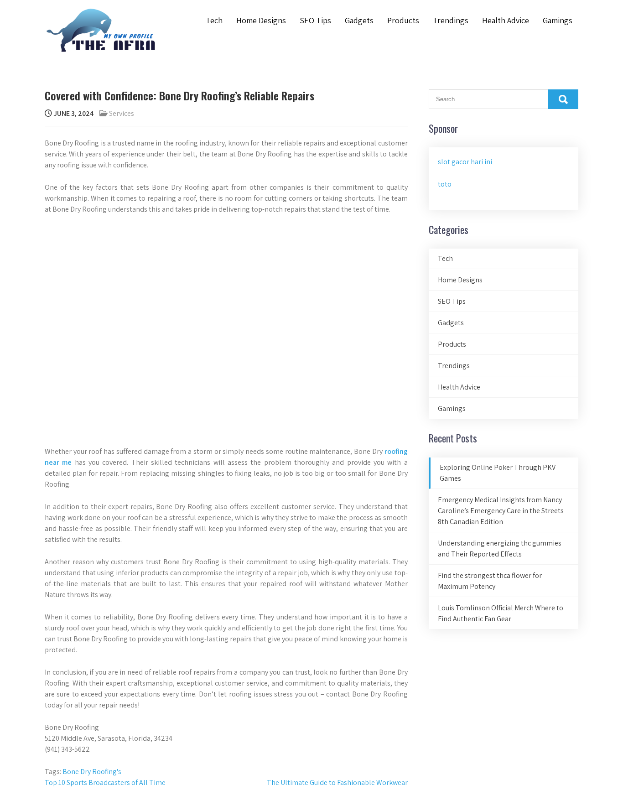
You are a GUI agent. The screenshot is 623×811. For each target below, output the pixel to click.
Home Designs (261, 20)
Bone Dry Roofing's (91, 771)
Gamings (557, 20)
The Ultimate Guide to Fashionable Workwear (337, 782)
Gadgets (359, 20)
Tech (214, 20)
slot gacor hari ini (465, 161)
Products (403, 20)
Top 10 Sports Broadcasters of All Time (105, 782)
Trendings (450, 20)
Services (121, 113)
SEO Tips (315, 20)
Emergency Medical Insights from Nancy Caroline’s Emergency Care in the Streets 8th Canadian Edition (501, 510)
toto (445, 184)
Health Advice (505, 20)
